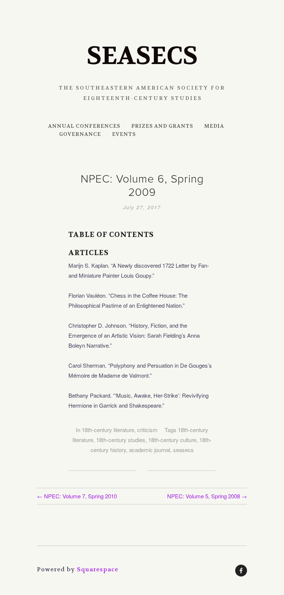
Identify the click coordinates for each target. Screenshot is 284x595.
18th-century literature (108, 430)
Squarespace (97, 569)
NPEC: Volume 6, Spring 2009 (142, 185)
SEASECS (142, 56)
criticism (147, 430)
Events (124, 134)
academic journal (149, 450)
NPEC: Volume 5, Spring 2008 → (207, 496)
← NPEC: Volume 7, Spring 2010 (77, 496)
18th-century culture (172, 440)
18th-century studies (120, 440)
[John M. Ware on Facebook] (241, 570)
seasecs (183, 450)
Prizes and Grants (162, 126)
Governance (80, 134)
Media (214, 126)
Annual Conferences (84, 126)
